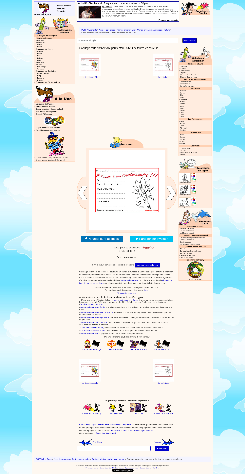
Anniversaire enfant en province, (94, 317)
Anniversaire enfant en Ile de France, (97, 312)
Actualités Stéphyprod (90, 3)
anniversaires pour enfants (126, 300)
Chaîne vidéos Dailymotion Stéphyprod (51, 158)
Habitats (40, 58)
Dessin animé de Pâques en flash (49, 109)
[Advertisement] (126, 71)
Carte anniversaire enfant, (92, 327)
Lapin (182, 106)
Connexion (61, 11)
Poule (182, 114)
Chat (181, 95)
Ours (182, 112)
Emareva (40, 78)
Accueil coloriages (107, 30)
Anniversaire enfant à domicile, (94, 322)
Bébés (182, 121)
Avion (182, 135)
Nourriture (40, 62)
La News (156, 468)
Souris (182, 117)
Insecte (182, 104)
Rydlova (40, 80)
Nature (39, 60)
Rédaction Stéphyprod (106, 433)
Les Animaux (195, 88)
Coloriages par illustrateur (46, 71)
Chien (182, 97)
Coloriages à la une (195, 64)
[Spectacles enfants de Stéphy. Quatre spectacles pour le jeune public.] (195, 8)
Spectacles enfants (131, 468)
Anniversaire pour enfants (113, 7)
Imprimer (127, 144)
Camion (182, 139)
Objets (39, 64)
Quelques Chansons (195, 226)
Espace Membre (64, 6)
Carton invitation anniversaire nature (153, 30)
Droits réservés (105, 468)
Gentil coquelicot (185, 242)
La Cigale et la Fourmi (187, 255)
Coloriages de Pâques (45, 104)
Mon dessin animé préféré (46, 112)
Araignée (183, 91)
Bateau (182, 137)
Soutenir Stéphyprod (44, 114)
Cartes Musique (185, 82)
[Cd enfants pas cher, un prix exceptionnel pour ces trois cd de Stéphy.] (54, 121)
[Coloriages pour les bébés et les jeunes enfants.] (195, 54)
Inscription (61, 8)
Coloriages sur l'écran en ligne (48, 82)
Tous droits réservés (126, 293)
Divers (39, 47)
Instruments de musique (188, 152)
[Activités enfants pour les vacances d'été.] (195, 217)
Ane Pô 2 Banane (43, 73)
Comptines (41, 42)
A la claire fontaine (186, 253)
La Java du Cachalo (187, 231)
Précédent (97, 442)
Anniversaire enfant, (89, 333)
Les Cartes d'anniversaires (195, 79)
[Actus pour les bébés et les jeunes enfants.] (54, 93)
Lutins (182, 126)
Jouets (182, 155)
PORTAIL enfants (89, 30)
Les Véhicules (195, 132)
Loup (181, 108)
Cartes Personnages (187, 86)
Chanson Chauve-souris (188, 77)
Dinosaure (183, 99)
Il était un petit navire (187, 229)
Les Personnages (195, 119)
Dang (145, 290)
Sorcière (183, 68)
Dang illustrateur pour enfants (48, 130)
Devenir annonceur (92, 468)
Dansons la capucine (187, 240)
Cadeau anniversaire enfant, (93, 330)
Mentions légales (118, 468)
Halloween (183, 66)
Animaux (40, 51)
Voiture (182, 143)
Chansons (40, 40)
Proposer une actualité (168, 20)
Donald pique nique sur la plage (190, 251)
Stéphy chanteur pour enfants (48, 128)
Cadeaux (183, 150)
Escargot (183, 101)
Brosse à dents (185, 148)
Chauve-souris (185, 70)
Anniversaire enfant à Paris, (92, 307)
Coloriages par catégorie (46, 36)
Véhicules (40, 69)
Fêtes (39, 56)
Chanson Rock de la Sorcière (190, 75)
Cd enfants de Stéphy (195, 260)
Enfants (182, 123)
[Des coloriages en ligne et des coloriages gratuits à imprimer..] (54, 25)
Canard (182, 93)
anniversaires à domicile (92, 304)
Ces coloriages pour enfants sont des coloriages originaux (105, 425)
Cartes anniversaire (126, 30)
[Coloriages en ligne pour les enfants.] (195, 165)
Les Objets (195, 146)
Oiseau (182, 110)
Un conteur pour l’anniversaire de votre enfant (126, 3)
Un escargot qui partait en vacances (192, 237)
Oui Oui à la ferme (186, 257)
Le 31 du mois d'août (187, 233)
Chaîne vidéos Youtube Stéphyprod (50, 160)
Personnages (42, 67)
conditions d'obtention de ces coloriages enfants (131, 430)
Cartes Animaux (185, 84)
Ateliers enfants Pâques (45, 107)
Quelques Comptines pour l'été (195, 235)
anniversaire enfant (129, 280)
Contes (39, 44)
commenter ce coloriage (147, 265)
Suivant (157, 442)
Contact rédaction (146, 468)
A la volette (183, 249)
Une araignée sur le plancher (190, 244)
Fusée (182, 141)
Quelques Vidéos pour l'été (195, 246)
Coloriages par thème (44, 49)
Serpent (182, 73)
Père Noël (183, 128)
